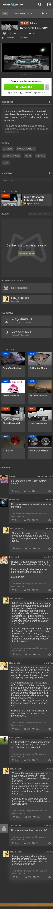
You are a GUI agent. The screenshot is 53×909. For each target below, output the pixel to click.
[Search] (39, 4)
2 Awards (9, 37)
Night (28, 156)
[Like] (4, 33)
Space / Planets (26, 149)
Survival (8, 149)
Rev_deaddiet (20, 297)
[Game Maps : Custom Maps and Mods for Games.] (13, 4)
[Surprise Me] (44, 13)
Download (25, 86)
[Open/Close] (50, 102)
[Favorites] (5, 13)
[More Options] (47, 87)
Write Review (26, 253)
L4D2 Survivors (11, 156)
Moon (6, 163)
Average (40, 156)
